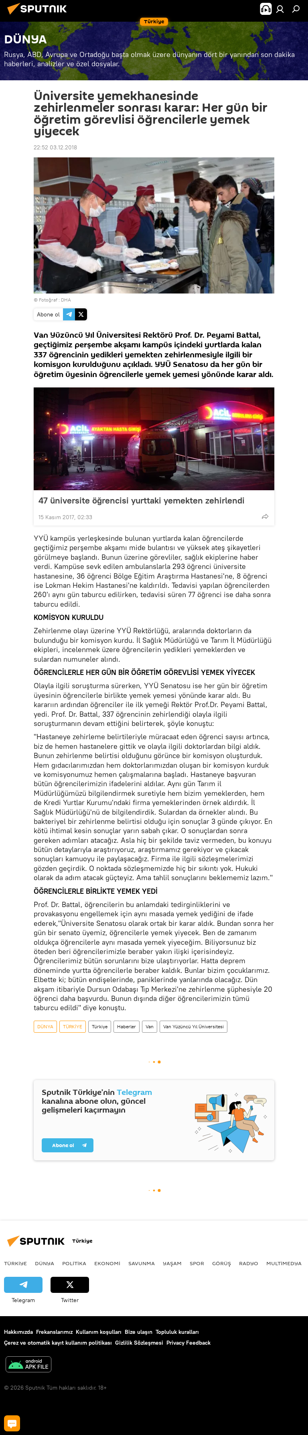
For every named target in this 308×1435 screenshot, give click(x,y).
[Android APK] (28, 1365)
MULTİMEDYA (284, 1263)
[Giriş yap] (280, 9)
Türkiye (99, 1026)
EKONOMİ (107, 1263)
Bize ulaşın (138, 1331)
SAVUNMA (141, 1263)
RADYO (248, 1263)
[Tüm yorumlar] (12, 1423)
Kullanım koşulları (99, 1331)
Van (150, 1026)
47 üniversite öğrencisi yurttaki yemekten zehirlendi (141, 500)
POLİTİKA (74, 1263)
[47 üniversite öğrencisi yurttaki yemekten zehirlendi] (154, 438)
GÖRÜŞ (221, 1263)
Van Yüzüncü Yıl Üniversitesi (193, 1026)
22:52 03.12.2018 (55, 147)
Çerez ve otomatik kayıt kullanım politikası (58, 1342)
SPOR (197, 1263)
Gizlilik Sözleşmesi (139, 1342)
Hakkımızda (18, 1331)
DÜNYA (45, 1026)
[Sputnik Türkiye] (39, 15)
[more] (265, 516)
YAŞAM (172, 1263)
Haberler (126, 1026)
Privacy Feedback (188, 1342)
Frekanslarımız (54, 1331)
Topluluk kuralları (177, 1331)
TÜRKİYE (72, 1026)
